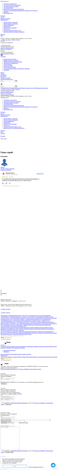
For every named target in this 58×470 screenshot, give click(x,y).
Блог (2, 35)
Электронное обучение (9, 350)
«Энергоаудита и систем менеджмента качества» (13, 318)
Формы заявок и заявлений (11, 22)
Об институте (4, 1)
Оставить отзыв (9, 452)
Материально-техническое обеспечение (14, 9)
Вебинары (6, 351)
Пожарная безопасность (7, 79)
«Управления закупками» (22, 322)
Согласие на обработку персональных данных (29, 369)
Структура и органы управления (12, 5)
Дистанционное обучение (7, 53)
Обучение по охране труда (11, 331)
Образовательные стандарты (11, 6)
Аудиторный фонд (8, 7)
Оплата (30, 334)
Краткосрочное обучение (10, 59)
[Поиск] (16, 81)
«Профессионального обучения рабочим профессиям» (37, 324)
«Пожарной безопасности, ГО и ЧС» (17, 315)
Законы (55, 333)
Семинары (6, 70)
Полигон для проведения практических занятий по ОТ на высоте (20, 10)
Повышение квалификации (11, 63)
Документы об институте (10, 3)
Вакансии (6, 12)
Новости (3, 34)
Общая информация (9, 25)
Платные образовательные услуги (12, 30)
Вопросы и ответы (5, 18)
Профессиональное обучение (11, 60)
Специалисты (15, 334)
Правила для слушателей (10, 27)
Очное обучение (8, 64)
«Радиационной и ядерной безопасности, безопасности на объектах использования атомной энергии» (27, 316)
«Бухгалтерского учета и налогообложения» (39, 315)
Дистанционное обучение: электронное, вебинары (17, 68)
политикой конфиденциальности (19, 403)
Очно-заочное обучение (10, 67)
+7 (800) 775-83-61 (15, 39)
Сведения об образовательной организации (12, 335)
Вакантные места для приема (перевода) (14, 31)
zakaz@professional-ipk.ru (7, 48)
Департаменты (4, 315)
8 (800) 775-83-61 (17, 393)
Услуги (2, 17)
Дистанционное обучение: (18, 347)
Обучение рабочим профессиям (16, 333)
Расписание (4, 75)
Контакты (3, 76)
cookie (12, 459)
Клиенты (3, 15)
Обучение (3, 56)
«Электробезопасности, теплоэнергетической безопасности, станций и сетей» (21, 320)
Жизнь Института (8, 13)
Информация (4, 19)
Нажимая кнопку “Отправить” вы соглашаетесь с (22, 382)
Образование (7, 26)
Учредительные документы (11, 23)
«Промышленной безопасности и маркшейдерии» (38, 319)
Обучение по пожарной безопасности (28, 331)
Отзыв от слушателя (6, 170)
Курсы (2, 72)
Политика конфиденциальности (9, 369)
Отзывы (3, 74)
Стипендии (7, 29)
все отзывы (3, 293)
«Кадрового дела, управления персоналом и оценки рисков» (25, 323)
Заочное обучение (8, 66)
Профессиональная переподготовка (13, 62)
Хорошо (14, 466)
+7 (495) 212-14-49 (5, 39)
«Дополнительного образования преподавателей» (13, 326)
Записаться (3, 383)
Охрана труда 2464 (5, 78)
